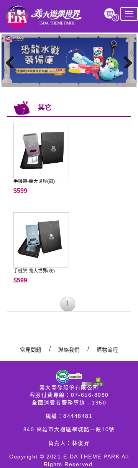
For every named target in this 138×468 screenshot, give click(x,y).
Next (125, 60)
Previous (13, 60)
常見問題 (30, 350)
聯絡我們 (69, 350)
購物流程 (107, 350)
